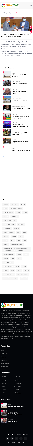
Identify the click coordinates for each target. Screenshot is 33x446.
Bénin (25, 212)
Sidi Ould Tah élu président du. (21, 150)
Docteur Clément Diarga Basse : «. (21, 109)
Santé (18, 106)
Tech (12, 270)
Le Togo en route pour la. (19, 101)
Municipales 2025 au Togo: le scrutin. (20, 142)
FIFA (18, 232)
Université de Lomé (22, 274)
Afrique (6, 204)
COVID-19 (20, 224)
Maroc (5, 244)
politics (17, 380)
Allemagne (14, 204)
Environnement (21, 131)
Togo (18, 270)
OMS (13, 258)
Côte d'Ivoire (7, 228)
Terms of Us (11, 442)
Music (19, 254)
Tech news (18, 383)
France (14, 236)
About (2, 350)
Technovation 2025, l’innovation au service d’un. (20, 125)
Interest (3, 357)
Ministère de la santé (16, 244)
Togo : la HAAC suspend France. (19, 92)
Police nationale (8, 262)
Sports (19, 98)
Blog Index (4, 360)
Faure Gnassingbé (8, 232)
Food (24, 232)
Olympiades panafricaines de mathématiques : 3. (20, 117)
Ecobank (16, 228)
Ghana (5, 240)
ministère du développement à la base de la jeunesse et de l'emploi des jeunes (15, 249)
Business (4, 376)
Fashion (17, 376)
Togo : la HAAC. (13, 421)
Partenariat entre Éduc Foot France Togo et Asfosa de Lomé (15, 35)
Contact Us (4, 353)
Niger (26, 254)
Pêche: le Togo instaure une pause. (20, 84)
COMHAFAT (15, 216)
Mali (25, 240)
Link (19, 240)
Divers (13, 73)
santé (24, 266)
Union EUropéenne (8, 274)
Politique (14, 139)
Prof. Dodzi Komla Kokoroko (11, 266)
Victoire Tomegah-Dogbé (10, 278)
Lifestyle (4, 380)
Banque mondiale (8, 212)
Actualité (14, 81)
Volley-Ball (24, 278)
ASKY (5, 208)
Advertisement (5, 363)
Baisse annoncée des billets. (16, 407)
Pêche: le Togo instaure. (15, 414)
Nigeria (6, 258)
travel (3, 386)
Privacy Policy (21, 442)
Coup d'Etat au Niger (9, 224)
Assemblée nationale (16, 208)
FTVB (20, 236)
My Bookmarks (5, 367)
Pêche (18, 81)
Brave (18, 212)
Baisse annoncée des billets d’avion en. (20, 76)
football (6, 236)
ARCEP (23, 204)
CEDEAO (6, 216)
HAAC (12, 240)
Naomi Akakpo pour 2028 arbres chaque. (20, 133)
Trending (26, 270)
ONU (19, 258)
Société (23, 106)
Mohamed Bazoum (9, 254)
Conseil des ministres (9, 220)
